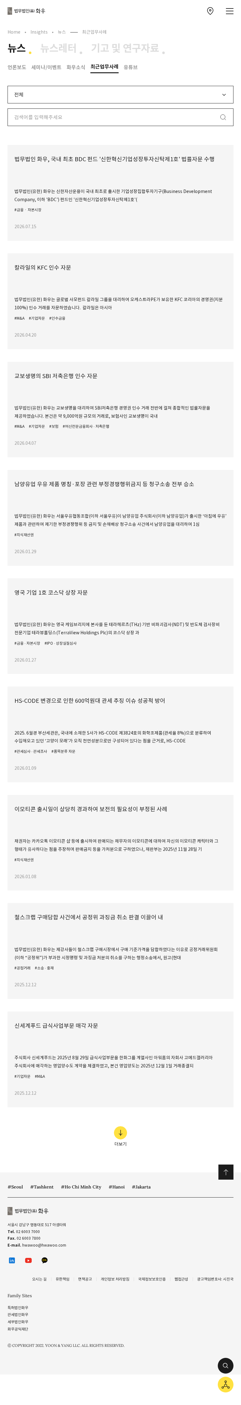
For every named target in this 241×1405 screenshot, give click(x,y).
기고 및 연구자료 (125, 48)
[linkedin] (12, 1260)
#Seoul (15, 1187)
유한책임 (62, 1279)
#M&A (19, 318)
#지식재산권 (24, 534)
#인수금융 (57, 318)
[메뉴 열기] (229, 11)
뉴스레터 (58, 48)
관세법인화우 (18, 1314)
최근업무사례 (104, 66)
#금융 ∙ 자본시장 (27, 643)
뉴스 (17, 48)
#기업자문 (37, 318)
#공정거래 (22, 968)
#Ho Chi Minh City (81, 1187)
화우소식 (76, 67)
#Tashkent (42, 1187)
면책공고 (85, 1279)
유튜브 (131, 67)
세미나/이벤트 (46, 67)
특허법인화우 (18, 1307)
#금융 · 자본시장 (27, 209)
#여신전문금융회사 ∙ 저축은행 (86, 426)
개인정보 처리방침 (115, 1279)
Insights (39, 32)
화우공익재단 (18, 1329)
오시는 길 (39, 1279)
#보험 (53, 426)
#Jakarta (141, 1187)
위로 (225, 1172)
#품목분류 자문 (63, 751)
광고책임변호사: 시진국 (215, 1279)
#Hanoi (117, 1187)
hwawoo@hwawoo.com (44, 1245)
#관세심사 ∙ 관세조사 (30, 751)
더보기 (121, 1144)
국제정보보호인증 (152, 1279)
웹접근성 (181, 1279)
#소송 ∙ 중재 (44, 968)
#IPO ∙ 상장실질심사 (61, 643)
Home (14, 32)
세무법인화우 (18, 1322)
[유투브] (28, 1260)
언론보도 (17, 67)
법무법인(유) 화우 (26, 11)
